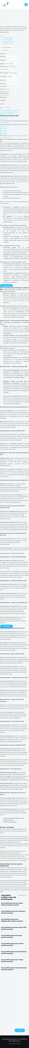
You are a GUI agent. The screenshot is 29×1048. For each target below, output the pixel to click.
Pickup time (3, 60)
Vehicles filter (3, 97)
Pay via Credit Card (4, 122)
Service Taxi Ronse (7, 827)
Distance (5, 50)
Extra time (2, 89)
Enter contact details (14, 110)
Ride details (3, 53)
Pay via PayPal (3, 119)
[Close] (1, 35)
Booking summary (12, 112)
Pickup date (3, 56)
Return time (3, 83)
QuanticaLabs (8, 137)
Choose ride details (4, 110)
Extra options (3, 86)
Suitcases (2, 103)
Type (1, 107)
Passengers (3, 100)
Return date (3, 80)
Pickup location (8, 66)
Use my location (13, 66)
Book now (12, 114)
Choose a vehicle (4, 95)
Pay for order (3, 126)
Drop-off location (4, 72)
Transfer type (3, 76)
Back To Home (3, 128)
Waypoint (2, 63)
